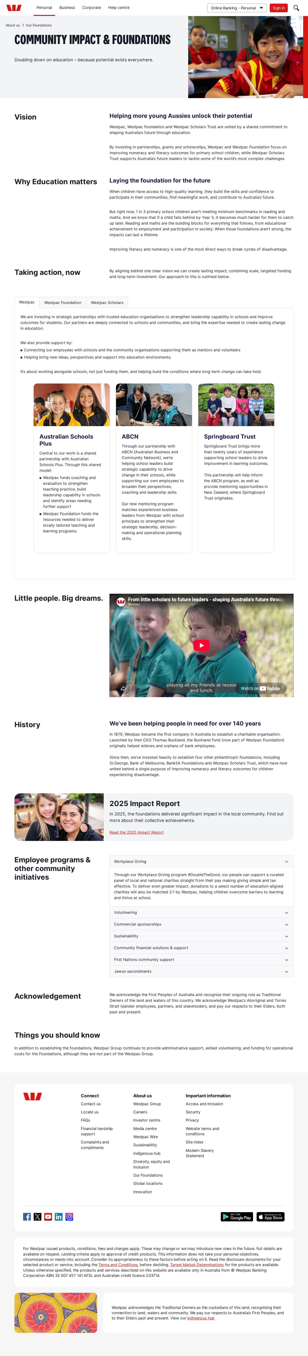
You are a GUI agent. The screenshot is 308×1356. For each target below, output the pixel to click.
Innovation (142, 1191)
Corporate (91, 7)
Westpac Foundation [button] (62, 302)
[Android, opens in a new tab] (237, 1217)
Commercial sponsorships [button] (137, 924)
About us (13, 25)
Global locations (147, 1183)
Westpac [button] (27, 302)
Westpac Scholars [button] (107, 302)
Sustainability (145, 1144)
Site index (194, 1142)
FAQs (85, 1120)
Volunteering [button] (125, 912)
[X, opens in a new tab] (37, 1217)
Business (67, 7)
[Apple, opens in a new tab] (270, 1217)
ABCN (130, 436)
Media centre (145, 1128)
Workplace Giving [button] (130, 861)
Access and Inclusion (204, 1103)
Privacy (192, 1120)
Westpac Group (147, 1103)
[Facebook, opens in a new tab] (27, 1217)
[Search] (296, 8)
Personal (44, 7)
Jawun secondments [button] (132, 971)
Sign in (279, 8)
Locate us (89, 1112)
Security (193, 1112)
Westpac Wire (145, 1136)
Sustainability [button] (126, 935)
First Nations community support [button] (144, 959)
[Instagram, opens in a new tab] (69, 1217)
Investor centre (146, 1120)
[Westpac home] (14, 8)
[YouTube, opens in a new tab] (48, 1217)
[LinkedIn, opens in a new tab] (59, 1217)
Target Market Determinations (197, 1264)
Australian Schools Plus (66, 440)
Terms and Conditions (118, 1264)
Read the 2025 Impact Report (136, 832)
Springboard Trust (230, 436)
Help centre (118, 7)
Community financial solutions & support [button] (151, 947)
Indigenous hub (146, 1153)
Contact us (90, 1103)
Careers (140, 1112)
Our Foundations (148, 1175)
